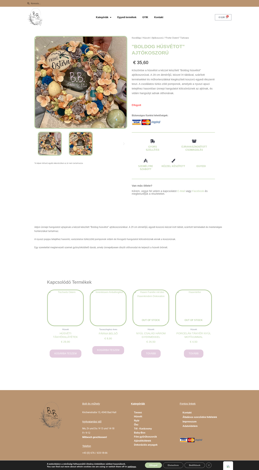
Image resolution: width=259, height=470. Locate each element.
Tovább (151, 353)
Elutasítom (173, 465)
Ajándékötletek (142, 440)
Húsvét (146, 38)
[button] (38, 144)
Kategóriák (102, 17)
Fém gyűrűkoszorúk (145, 436)
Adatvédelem (190, 426)
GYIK (145, 17)
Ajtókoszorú (157, 38)
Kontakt (158, 17)
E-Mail (181, 191)
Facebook (198, 191)
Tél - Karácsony (143, 428)
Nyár (136, 420)
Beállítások (194, 465)
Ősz (136, 424)
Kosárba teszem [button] (65, 353)
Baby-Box (139, 432)
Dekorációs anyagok (146, 445)
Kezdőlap (136, 38)
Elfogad (153, 465)
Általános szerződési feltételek (200, 417)
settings (132, 466)
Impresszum (189, 421)
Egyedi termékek (126, 17)
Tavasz (138, 412)
